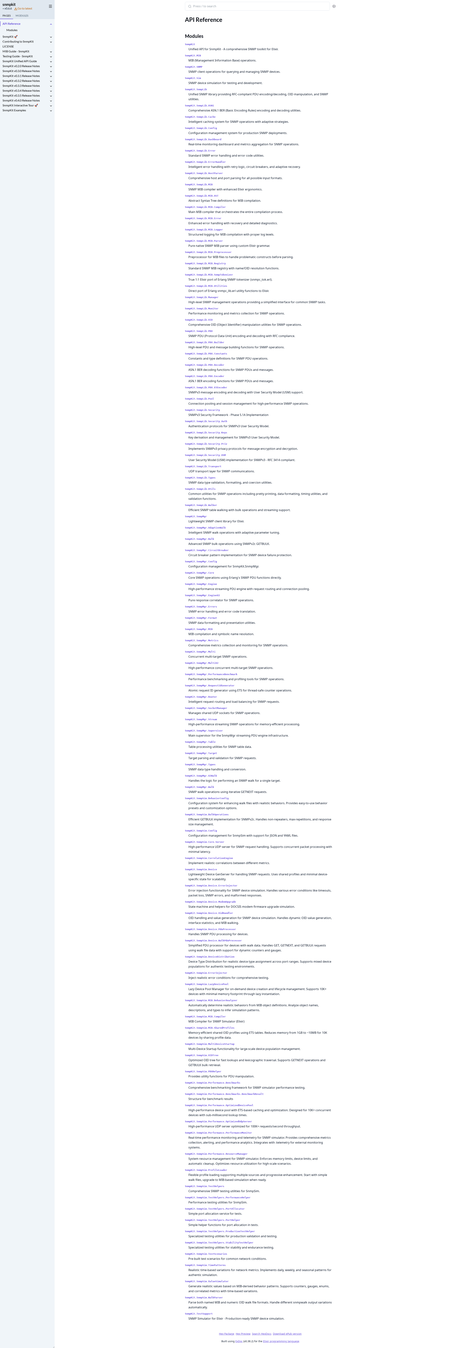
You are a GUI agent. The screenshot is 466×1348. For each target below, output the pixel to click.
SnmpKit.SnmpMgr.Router (201, 696)
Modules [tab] (22, 15)
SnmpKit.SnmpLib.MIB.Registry (205, 263)
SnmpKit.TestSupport (199, 1313)
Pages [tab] (7, 15)
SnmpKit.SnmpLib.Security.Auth (206, 421)
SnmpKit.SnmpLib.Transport (203, 466)
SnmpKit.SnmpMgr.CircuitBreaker (207, 550)
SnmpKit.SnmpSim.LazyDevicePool (207, 984)
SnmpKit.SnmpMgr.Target (201, 753)
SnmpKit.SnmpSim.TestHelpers (204, 1186)
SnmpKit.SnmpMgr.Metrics (201, 640)
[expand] (51, 24)
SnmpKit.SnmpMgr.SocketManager (206, 708)
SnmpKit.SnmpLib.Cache (200, 116)
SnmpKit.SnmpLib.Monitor (201, 308)
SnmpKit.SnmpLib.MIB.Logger (204, 229)
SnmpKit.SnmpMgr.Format (201, 618)
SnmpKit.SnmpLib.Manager (201, 297)
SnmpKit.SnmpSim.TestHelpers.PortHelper (212, 1220)
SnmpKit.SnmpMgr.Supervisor (204, 730)
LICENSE (8, 46)
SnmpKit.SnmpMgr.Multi (200, 651)
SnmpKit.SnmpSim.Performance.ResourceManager (216, 1153)
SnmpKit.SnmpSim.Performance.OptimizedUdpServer (218, 1121)
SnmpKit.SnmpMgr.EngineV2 (202, 595)
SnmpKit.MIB (193, 55)
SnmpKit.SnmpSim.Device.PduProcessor (210, 929)
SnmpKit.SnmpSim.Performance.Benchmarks (212, 1082)
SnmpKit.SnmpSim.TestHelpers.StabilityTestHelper (219, 1242)
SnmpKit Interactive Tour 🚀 (20, 105)
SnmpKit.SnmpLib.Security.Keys (206, 432)
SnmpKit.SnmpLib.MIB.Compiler (205, 207)
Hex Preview (243, 1333)
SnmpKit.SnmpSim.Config (201, 830)
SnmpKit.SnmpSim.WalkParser (204, 1297)
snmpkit (9, 4)
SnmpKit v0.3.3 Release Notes (21, 85)
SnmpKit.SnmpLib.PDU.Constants (206, 353)
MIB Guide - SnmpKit (16, 51)
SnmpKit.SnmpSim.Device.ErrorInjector (211, 885)
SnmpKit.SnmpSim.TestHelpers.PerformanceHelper (217, 1197)
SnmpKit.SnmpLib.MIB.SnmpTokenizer (209, 274)
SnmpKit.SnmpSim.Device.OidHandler (209, 913)
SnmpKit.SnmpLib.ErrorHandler (205, 162)
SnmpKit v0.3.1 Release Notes (21, 75)
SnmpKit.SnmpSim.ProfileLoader (206, 1170)
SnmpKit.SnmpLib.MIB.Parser (204, 241)
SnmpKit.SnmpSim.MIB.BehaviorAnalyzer (211, 1000)
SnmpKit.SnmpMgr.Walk (199, 787)
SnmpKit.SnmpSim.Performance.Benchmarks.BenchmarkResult (224, 1094)
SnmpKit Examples (14, 110)
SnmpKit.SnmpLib (196, 89)
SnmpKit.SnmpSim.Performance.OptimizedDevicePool (219, 1105)
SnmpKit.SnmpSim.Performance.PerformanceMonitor (218, 1132)
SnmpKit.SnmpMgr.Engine (201, 584)
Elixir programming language (281, 1341)
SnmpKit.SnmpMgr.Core (199, 572)
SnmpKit (190, 44)
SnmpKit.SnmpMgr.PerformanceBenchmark (211, 674)
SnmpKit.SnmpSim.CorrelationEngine (209, 858)
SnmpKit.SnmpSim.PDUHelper (203, 1071)
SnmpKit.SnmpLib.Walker (201, 505)
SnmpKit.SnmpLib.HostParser (204, 173)
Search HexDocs (261, 1333)
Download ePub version (287, 1333)
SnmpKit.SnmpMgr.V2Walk (201, 775)
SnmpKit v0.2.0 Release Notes (21, 66)
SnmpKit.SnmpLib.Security (202, 410)
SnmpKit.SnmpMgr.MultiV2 (201, 663)
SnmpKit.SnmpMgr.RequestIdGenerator (209, 685)
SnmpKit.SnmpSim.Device (201, 869)
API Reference (11, 23)
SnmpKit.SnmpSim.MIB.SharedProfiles (209, 1027)
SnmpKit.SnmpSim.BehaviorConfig (207, 798)
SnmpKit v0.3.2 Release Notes (21, 80)
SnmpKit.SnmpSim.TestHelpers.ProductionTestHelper (220, 1231)
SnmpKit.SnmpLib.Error (200, 150)
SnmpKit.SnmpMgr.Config (201, 561)
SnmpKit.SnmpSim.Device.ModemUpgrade (210, 901)
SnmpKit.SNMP (193, 66)
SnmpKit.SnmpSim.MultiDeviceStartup (209, 1044)
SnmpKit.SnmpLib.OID (199, 319)
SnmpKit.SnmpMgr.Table (200, 742)
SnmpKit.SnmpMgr (196, 516)
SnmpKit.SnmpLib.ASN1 (199, 105)
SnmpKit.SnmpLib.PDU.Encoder (204, 376)
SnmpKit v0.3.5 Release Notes (21, 95)
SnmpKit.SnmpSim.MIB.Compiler (205, 1016)
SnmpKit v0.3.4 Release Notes (21, 90)
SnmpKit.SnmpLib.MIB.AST (201, 195)
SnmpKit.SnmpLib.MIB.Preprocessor (208, 252)
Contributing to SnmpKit (18, 41)
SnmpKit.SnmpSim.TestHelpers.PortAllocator (215, 1208)
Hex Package (226, 1333)
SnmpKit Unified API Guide (20, 61)
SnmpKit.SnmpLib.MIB (199, 184)
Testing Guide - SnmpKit (18, 56)
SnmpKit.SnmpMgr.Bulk (199, 539)
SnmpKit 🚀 (10, 36)
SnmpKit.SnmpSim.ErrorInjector (206, 973)
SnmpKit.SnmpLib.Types (200, 477)
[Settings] (334, 6)
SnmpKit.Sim (193, 78)
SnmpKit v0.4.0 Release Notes (21, 100)
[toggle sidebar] (50, 5)
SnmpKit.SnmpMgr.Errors (201, 606)
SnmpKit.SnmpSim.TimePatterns (205, 1265)
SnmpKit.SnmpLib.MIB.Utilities (206, 286)
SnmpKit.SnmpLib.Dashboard (203, 139)
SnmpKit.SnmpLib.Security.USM (205, 455)
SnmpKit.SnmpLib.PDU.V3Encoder (206, 387)
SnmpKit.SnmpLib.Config (201, 128)
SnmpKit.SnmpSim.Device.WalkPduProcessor (213, 940)
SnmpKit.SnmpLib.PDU (199, 331)
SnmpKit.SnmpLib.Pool (199, 398)
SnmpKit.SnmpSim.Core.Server (204, 842)
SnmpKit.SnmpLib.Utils (200, 489)
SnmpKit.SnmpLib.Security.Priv (206, 443)
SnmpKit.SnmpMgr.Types (200, 764)
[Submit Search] (189, 6)
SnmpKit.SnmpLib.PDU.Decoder (204, 365)
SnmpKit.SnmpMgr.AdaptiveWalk (205, 527)
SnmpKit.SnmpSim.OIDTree (201, 1055)
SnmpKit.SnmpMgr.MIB (199, 629)
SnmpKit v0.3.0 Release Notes (21, 71)
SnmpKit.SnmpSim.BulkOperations (207, 814)
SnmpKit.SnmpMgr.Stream (201, 719)
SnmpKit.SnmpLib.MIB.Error (203, 218)
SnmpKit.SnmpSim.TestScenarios (206, 1254)
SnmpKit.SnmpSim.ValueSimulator (207, 1281)
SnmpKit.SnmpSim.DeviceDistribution (209, 956)
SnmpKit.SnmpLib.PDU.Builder (204, 342)
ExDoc (239, 1341)
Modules (11, 30)
